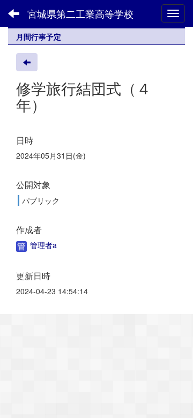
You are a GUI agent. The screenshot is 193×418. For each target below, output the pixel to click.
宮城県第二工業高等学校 (80, 13)
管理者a (42, 245)
